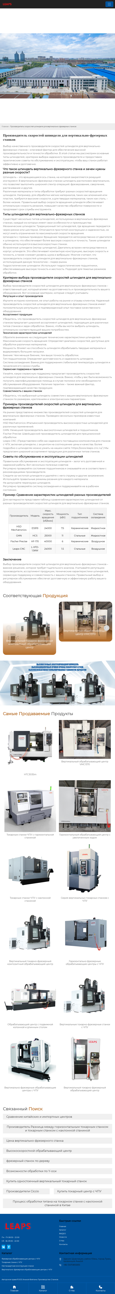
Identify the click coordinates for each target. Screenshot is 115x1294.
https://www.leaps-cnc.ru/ (86, 448)
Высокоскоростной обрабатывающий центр (39, 1150)
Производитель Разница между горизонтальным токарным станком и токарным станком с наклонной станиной (57, 1128)
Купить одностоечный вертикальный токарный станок (46, 1181)
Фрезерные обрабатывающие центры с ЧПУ (21, 1259)
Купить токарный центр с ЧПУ (79, 1191)
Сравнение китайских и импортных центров (39, 1116)
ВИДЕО (62, 1233)
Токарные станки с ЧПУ (12, 1262)
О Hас (61, 1241)
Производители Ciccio (22, 1191)
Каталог (62, 1230)
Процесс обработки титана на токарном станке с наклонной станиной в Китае (57, 1203)
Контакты (63, 1244)
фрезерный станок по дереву (28, 1161)
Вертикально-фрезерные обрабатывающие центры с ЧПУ (27, 1269)
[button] (106, 628)
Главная (5, 126)
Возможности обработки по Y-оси (31, 1171)
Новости (63, 1237)
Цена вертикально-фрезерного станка (35, 1140)
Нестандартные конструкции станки (18, 1266)
